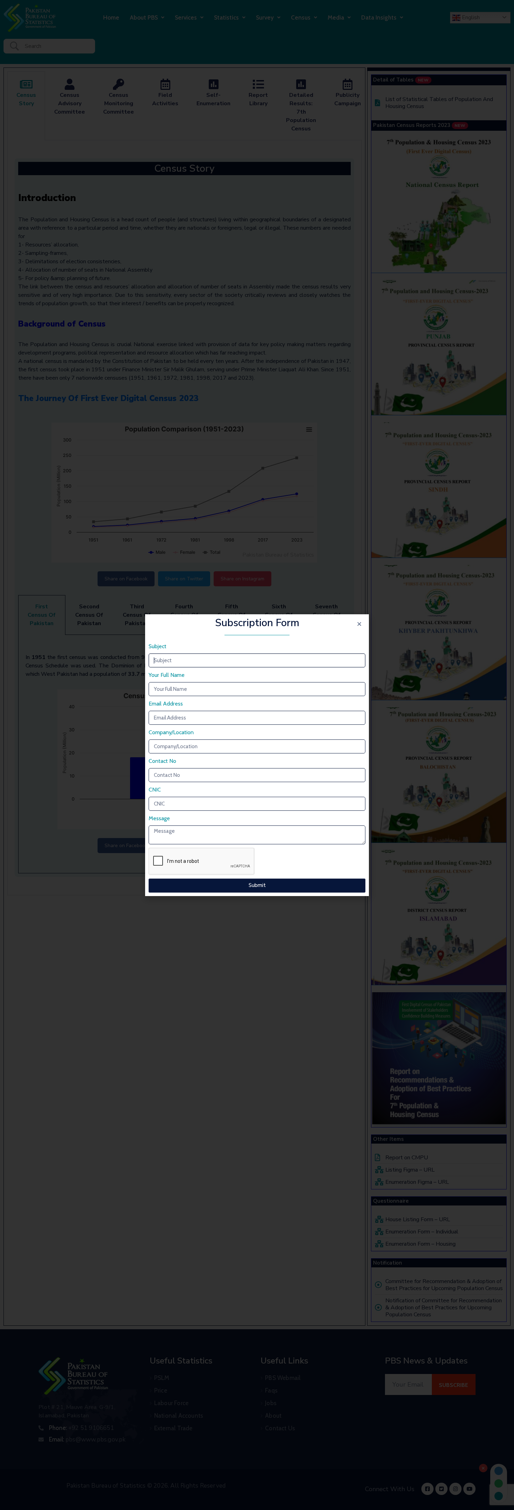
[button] (359, 624)
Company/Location (171, 732)
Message (159, 818)
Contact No (162, 761)
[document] (257, 755)
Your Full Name (167, 675)
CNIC (155, 789)
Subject (157, 646)
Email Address (166, 703)
